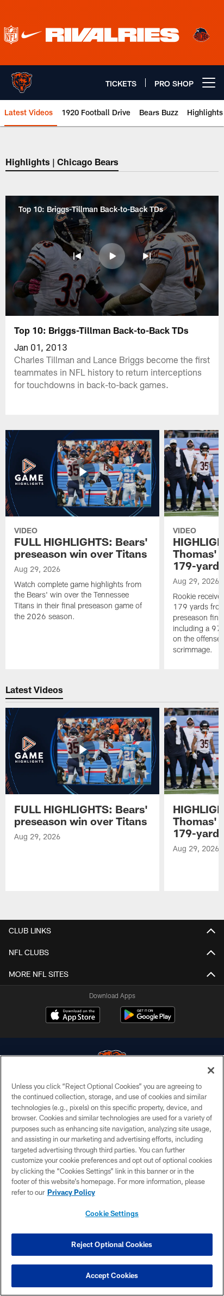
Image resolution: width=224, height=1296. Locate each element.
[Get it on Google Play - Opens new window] (147, 1020)
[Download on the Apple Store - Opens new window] (73, 1016)
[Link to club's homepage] (22, 78)
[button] (77, 256)
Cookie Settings (112, 1213)
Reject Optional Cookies (111, 1244)
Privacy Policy (71, 1192)
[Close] (211, 1070)
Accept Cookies (112, 1275)
